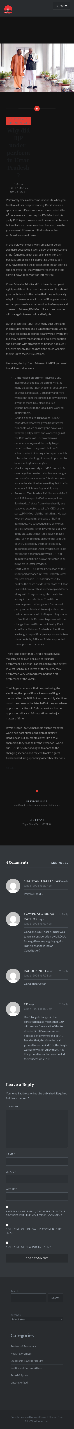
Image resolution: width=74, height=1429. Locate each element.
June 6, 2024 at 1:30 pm (38, 1008)
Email (11, 1171)
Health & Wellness (21, 1353)
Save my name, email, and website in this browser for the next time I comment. (35, 1213)
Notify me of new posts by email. (30, 1246)
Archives (16, 1314)
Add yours (59, 862)
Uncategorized (19, 1382)
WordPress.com (39, 1421)
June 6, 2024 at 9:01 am (38, 975)
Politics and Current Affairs (26, 1368)
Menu (63, 5)
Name (10, 1154)
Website (11, 1189)
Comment (14, 1106)
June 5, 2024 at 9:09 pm (38, 923)
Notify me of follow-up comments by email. (34, 1231)
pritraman (17, 188)
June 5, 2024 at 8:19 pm (38, 885)
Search (14, 1291)
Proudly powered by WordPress (28, 1417)
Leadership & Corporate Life (27, 1360)
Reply (65, 880)
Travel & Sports (20, 1375)
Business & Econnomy (23, 1346)
